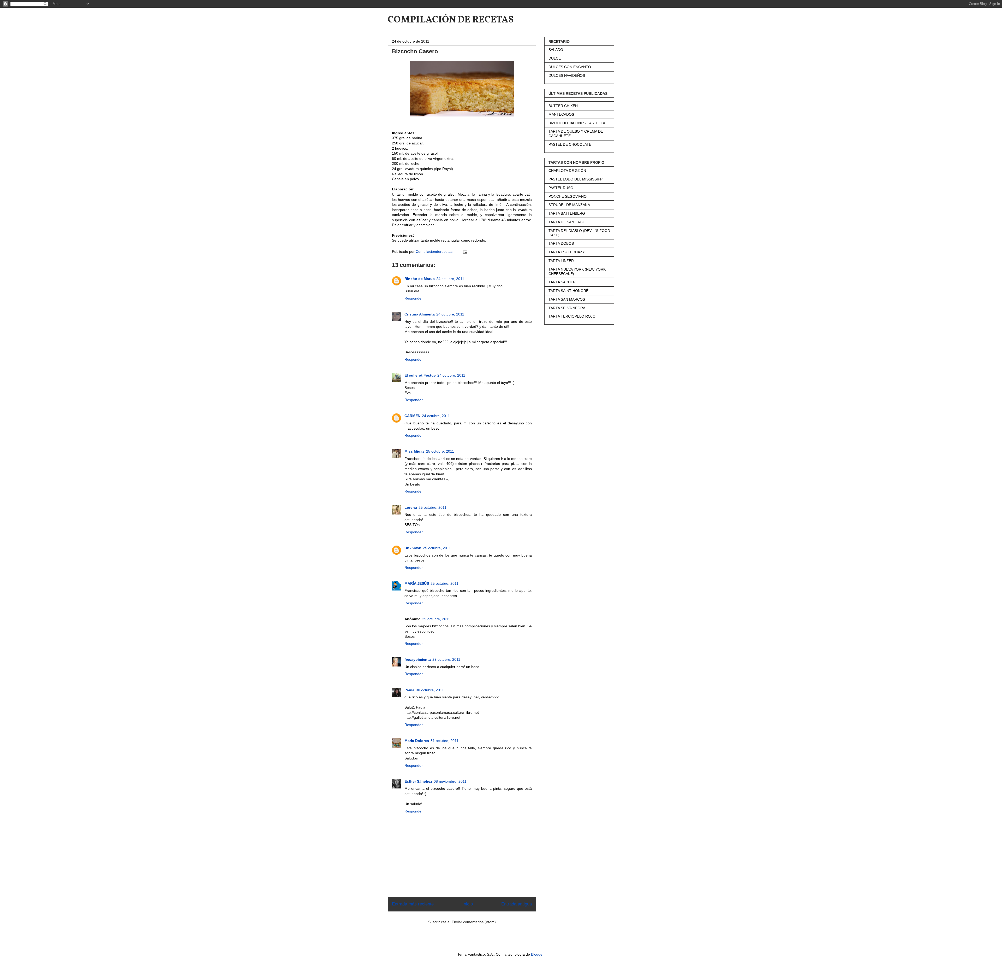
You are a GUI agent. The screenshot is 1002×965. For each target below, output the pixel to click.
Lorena (410, 507)
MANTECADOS (561, 114)
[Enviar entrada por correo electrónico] (464, 251)
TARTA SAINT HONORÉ (568, 291)
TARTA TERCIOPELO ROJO (571, 316)
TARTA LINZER (561, 261)
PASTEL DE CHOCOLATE (569, 144)
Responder (413, 298)
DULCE (554, 58)
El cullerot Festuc (420, 375)
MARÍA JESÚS (416, 583)
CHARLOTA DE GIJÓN (567, 170)
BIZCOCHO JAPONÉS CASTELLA (576, 123)
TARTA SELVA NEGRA (566, 308)
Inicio (467, 904)
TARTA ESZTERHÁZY (566, 252)
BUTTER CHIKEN (563, 106)
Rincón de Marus (419, 279)
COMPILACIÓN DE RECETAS (451, 20)
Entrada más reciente (413, 904)
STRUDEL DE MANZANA (569, 205)
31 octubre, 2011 (444, 741)
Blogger (537, 954)
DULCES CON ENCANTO (569, 67)
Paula (409, 690)
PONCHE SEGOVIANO (567, 196)
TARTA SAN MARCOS (566, 299)
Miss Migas (414, 451)
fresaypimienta (417, 659)
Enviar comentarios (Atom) (474, 922)
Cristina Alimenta (419, 314)
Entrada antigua (516, 904)
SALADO (555, 50)
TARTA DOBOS (561, 243)
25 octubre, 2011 (440, 451)
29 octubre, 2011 (436, 619)
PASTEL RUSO (560, 188)
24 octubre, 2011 (450, 279)
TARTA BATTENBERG (566, 213)
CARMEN (412, 416)
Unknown (412, 548)
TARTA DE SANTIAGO (567, 222)
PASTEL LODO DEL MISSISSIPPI (576, 179)
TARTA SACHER (562, 282)
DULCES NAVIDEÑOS (566, 75)
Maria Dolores (416, 741)
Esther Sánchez (418, 781)
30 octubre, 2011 (430, 690)
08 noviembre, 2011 (450, 781)
